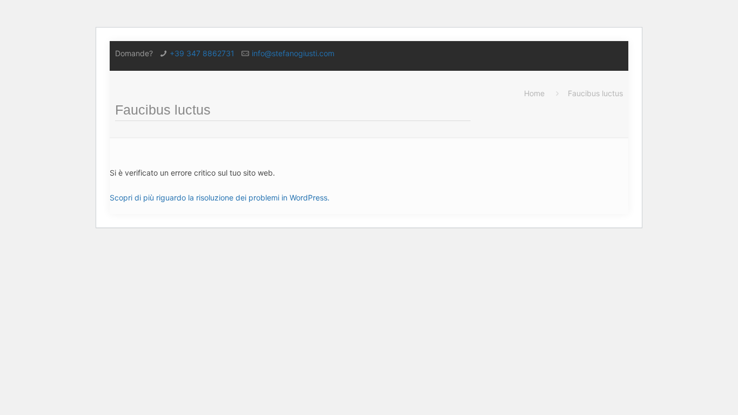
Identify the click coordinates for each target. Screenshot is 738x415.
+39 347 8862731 (202, 53)
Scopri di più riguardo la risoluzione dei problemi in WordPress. (220, 197)
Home (534, 93)
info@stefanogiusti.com (293, 53)
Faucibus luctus (595, 93)
